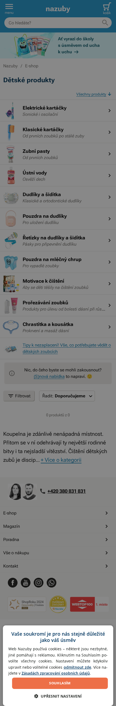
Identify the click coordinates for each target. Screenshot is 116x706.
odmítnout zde (77, 667)
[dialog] (58, 665)
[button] (58, 696)
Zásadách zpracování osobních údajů (56, 673)
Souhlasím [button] (60, 683)
